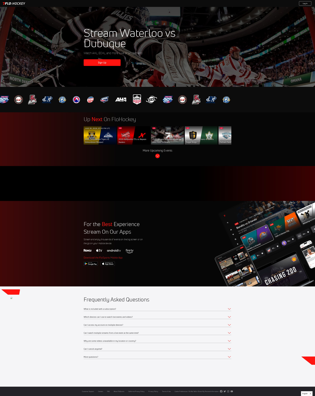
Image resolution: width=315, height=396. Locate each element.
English (304, 394)
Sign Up (102, 62)
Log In (305, 3)
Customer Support (88, 391)
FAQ (108, 391)
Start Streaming (100, 138)
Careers (100, 391)
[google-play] (91, 270)
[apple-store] (108, 270)
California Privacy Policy (136, 391)
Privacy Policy (153, 391)
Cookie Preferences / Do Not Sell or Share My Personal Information (197, 391)
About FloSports (119, 391)
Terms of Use (166, 391)
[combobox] (307, 393)
